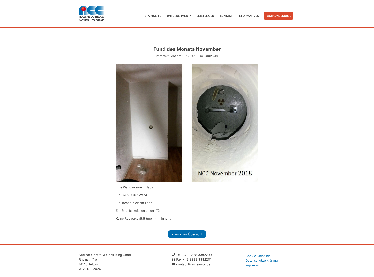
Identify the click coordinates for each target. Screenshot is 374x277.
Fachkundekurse (278, 15)
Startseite (153, 15)
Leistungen (205, 15)
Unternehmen (178, 15)
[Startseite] (91, 13)
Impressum (253, 265)
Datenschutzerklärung (261, 260)
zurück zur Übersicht (187, 234)
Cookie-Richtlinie (258, 256)
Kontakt (226, 15)
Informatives (248, 15)
